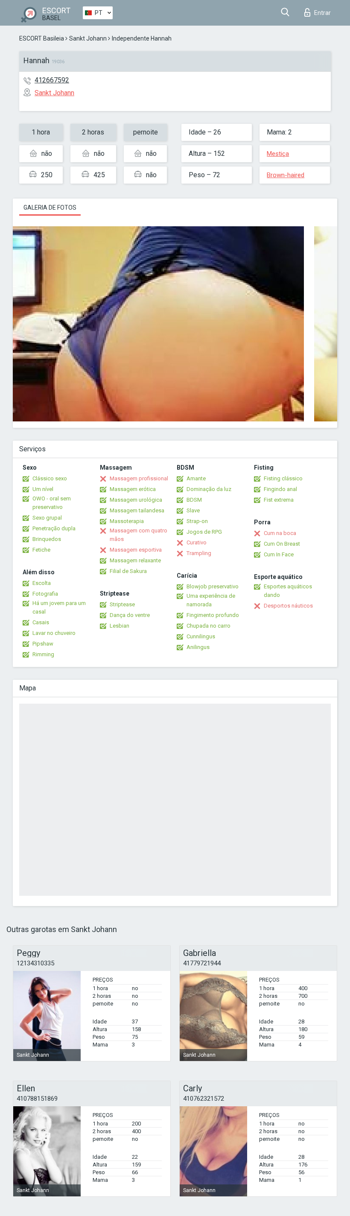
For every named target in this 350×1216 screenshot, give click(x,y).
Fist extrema (279, 500)
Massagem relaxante (135, 560)
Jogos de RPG (204, 532)
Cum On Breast (282, 544)
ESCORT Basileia (41, 38)
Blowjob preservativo (213, 586)
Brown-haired (285, 175)
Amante (196, 478)
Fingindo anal (280, 489)
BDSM (194, 500)
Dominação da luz (209, 489)
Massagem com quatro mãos (138, 534)
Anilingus (198, 647)
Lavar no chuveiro (54, 633)
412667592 (52, 80)
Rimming (43, 654)
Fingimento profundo (213, 615)
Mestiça (278, 154)
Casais (40, 622)
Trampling (199, 553)
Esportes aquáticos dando (288, 590)
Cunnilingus (201, 636)
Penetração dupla (54, 528)
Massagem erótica (133, 489)
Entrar (322, 12)
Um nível (42, 489)
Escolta (41, 583)
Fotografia (45, 593)
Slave (193, 510)
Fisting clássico (283, 478)
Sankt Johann (88, 38)
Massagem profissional (139, 478)
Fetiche (41, 550)
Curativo (197, 542)
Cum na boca (280, 533)
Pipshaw (42, 643)
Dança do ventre (130, 615)
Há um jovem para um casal (59, 607)
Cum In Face (279, 554)
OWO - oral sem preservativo (51, 502)
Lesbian (119, 626)
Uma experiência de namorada (211, 600)
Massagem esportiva (136, 550)
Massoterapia (127, 521)
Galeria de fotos (49, 207)
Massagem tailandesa (137, 510)
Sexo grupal (47, 517)
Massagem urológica (136, 500)
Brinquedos (46, 539)
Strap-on (197, 521)
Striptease (122, 604)
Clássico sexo (49, 478)
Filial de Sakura (128, 571)
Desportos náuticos (288, 605)
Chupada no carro (208, 626)
